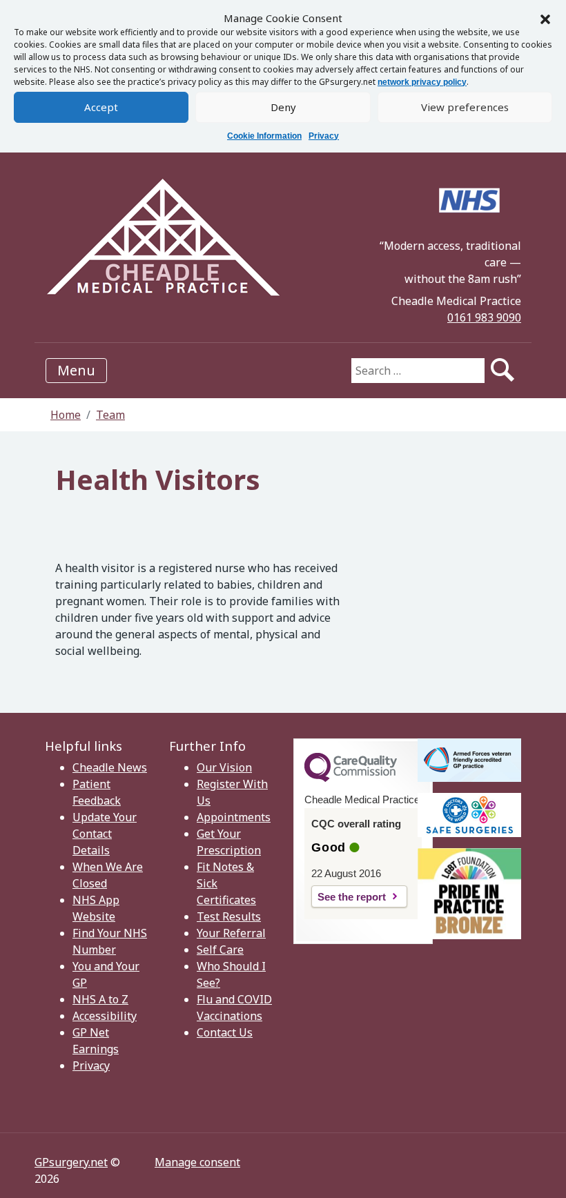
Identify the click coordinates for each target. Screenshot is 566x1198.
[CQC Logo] (350, 778)
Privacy (324, 136)
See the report (352, 897)
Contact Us (225, 1032)
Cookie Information (264, 136)
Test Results (229, 916)
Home (65, 414)
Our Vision (224, 767)
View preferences (465, 107)
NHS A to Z (100, 999)
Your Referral (231, 933)
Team (110, 414)
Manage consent (197, 1162)
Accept (101, 107)
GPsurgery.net (71, 1162)
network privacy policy (422, 82)
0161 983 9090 (484, 317)
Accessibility (104, 1015)
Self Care (220, 949)
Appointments (234, 817)
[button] (545, 18)
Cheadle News (109, 767)
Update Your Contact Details (104, 833)
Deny (283, 107)
